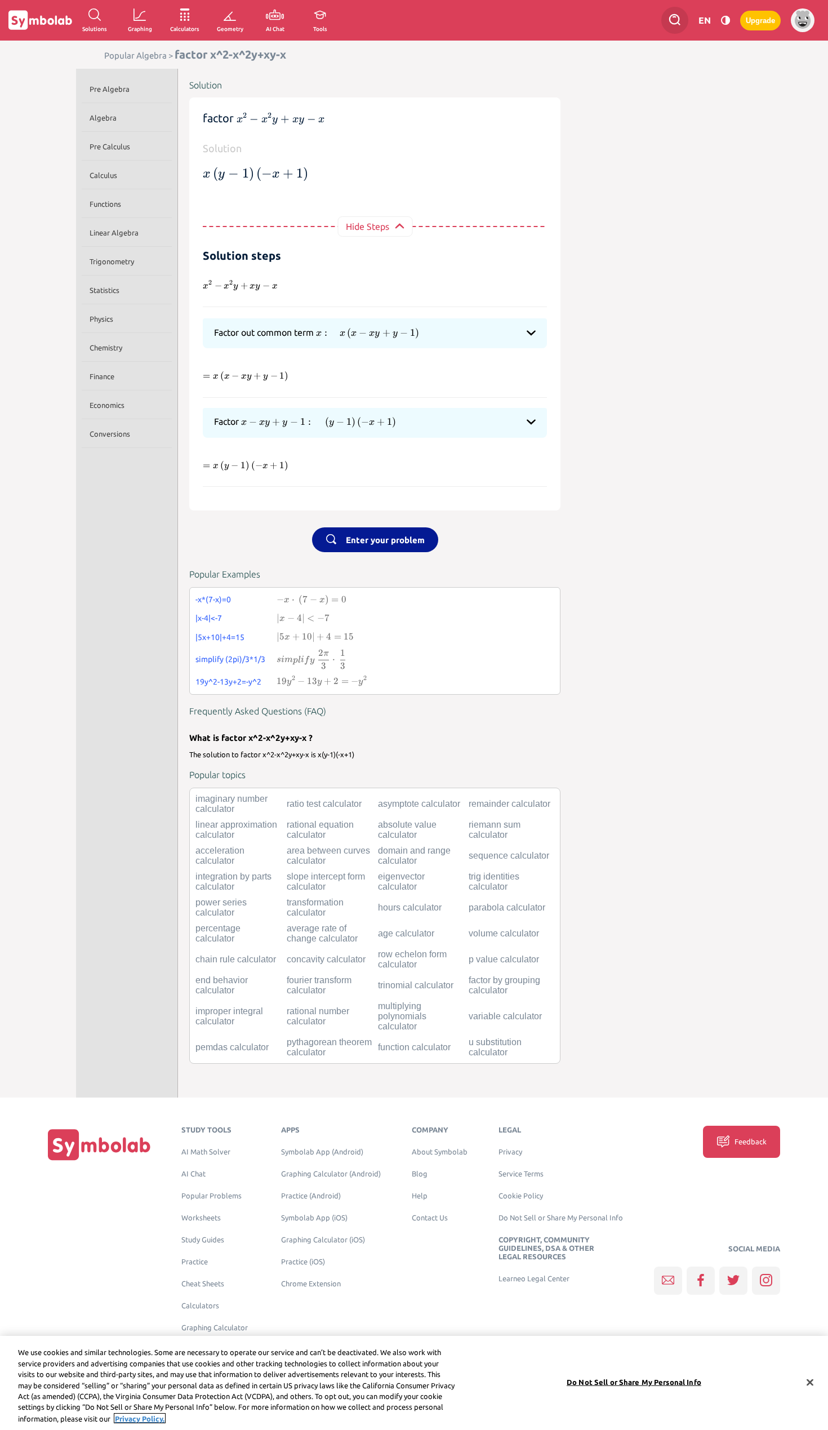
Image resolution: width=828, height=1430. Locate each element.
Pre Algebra (110, 89)
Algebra (103, 118)
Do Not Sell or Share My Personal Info (560, 1218)
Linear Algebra (114, 233)
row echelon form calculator (412, 959)
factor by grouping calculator (504, 985)
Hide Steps (367, 226)
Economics (107, 405)
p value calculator (504, 959)
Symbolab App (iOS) (314, 1218)
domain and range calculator (414, 855)
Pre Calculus (110, 146)
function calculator (414, 1047)
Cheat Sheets (202, 1284)
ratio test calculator (324, 804)
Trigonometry (112, 261)
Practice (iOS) (303, 1262)
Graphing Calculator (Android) (331, 1174)
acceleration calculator (219, 855)
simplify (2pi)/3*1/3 (230, 659)
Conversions (110, 434)
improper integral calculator (229, 1016)
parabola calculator (507, 907)
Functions (105, 204)
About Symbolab (440, 1152)
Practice (194, 1262)
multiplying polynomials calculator (402, 1016)
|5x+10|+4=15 (219, 637)
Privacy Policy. (139, 1418)
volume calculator (504, 933)
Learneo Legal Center (533, 1278)
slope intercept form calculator (326, 881)
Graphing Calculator (214, 1328)
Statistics (104, 290)
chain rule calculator (235, 959)
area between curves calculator (328, 855)
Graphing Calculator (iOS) (323, 1240)
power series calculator (221, 907)
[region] (414, 1383)
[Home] (99, 1144)
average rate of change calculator (322, 933)
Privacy (510, 1152)
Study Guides (202, 1240)
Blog (420, 1174)
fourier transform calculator (319, 985)
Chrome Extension (311, 1284)
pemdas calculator (232, 1047)
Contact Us (430, 1218)
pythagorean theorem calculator (329, 1047)
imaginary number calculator (231, 804)
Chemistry (106, 348)
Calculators (200, 1306)
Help (420, 1196)
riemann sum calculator (494, 830)
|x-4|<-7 (208, 618)
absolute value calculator (407, 830)
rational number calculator (318, 1016)
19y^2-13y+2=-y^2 (228, 682)
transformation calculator (315, 907)
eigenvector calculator (401, 881)
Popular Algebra (135, 55)
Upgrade (760, 20)
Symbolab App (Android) (322, 1152)
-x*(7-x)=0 (213, 599)
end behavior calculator (221, 985)
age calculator (406, 933)
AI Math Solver (205, 1152)
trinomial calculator (415, 985)
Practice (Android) (311, 1196)
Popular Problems (211, 1196)
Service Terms (521, 1174)
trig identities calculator (494, 881)
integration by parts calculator (233, 881)
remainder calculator (509, 804)
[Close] (810, 1382)
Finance (102, 376)
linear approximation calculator (236, 830)
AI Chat (193, 1174)
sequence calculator (509, 855)
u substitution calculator (495, 1047)
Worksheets (201, 1218)
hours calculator (410, 907)
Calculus (103, 175)
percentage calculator (218, 933)
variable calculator (505, 1016)
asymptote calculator (419, 804)
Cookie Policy (520, 1196)
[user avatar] (802, 20)
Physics (101, 319)
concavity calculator (326, 959)
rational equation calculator (320, 830)
